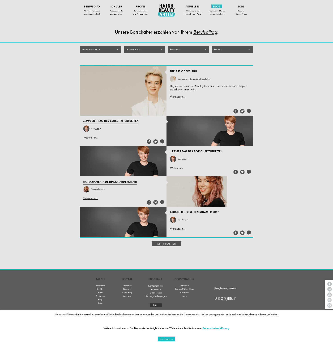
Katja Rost (184, 285)
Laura (184, 79)
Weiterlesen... (177, 96)
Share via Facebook (235, 111)
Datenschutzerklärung (215, 328)
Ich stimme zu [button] (166, 339)
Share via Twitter (242, 111)
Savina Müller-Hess (184, 289)
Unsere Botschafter (202, 79)
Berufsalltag (205, 32)
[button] (100, 49)
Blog (192, 79)
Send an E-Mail (249, 111)
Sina (97, 128)
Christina (184, 292)
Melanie (99, 189)
